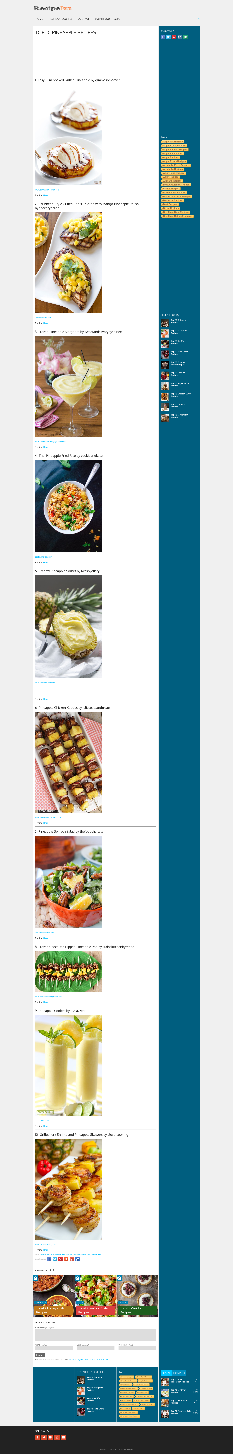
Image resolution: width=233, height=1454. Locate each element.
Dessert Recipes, (59, 1254)
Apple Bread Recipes (174, 145)
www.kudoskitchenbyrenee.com (49, 996)
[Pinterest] (50, 1437)
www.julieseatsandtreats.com (48, 817)
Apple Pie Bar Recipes (175, 149)
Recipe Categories (60, 18)
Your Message (45, 1327)
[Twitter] (44, 1437)
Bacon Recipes (171, 188)
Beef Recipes (170, 204)
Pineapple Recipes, (83, 1254)
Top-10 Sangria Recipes (178, 374)
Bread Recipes (171, 208)
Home (39, 18)
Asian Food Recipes (173, 173)
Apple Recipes (171, 157)
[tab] (166, 1373)
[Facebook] (37, 1437)
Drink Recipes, (71, 1254)
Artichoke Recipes (173, 169)
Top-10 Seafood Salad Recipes (94, 1310)
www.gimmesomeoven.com (47, 190)
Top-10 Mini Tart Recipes (132, 1310)
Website (126, 1345)
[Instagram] (57, 1437)
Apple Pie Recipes (173, 153)
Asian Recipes (170, 177)
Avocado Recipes (172, 181)
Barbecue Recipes (172, 200)
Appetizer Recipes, (46, 1254)
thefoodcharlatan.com (44, 933)
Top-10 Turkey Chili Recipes (50, 1310)
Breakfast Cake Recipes (176, 212)
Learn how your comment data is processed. (88, 1359)
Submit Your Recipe (107, 18)
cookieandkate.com (43, 557)
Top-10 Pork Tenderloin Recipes (180, 1380)
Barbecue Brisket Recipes (177, 196)
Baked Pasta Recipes (174, 192)
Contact (83, 18)
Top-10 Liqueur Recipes (178, 405)
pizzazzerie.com (42, 1120)
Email (83, 1345)
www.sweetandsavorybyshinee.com (50, 441)
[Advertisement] (95, 56)
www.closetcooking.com (45, 1244)
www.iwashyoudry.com (45, 683)
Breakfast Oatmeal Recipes (177, 216)
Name (41, 1345)
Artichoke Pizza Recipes (176, 165)
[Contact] (63, 1437)
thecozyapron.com (43, 317)
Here (45, 195)
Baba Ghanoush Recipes (176, 184)
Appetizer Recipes (173, 141)
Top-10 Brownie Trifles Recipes (178, 363)
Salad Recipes (95, 1254)
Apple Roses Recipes (174, 161)
